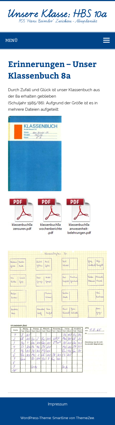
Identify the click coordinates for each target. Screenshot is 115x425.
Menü (11, 40)
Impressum (57, 404)
